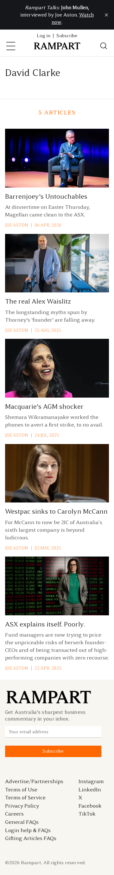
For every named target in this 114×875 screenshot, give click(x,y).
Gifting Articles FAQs (30, 838)
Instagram (91, 781)
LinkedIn (90, 789)
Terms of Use (21, 789)
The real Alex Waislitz (38, 301)
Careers (14, 813)
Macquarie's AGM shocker (44, 406)
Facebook (90, 805)
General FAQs (22, 821)
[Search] (104, 46)
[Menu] (10, 46)
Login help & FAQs (28, 830)
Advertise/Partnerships (34, 781)
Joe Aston (16, 225)
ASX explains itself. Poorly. (45, 624)
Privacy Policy (22, 805)
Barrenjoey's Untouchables (46, 196)
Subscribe (66, 35)
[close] (106, 15)
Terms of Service (25, 797)
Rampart (31, 862)
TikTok (87, 813)
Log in (43, 35)
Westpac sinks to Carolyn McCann (56, 511)
